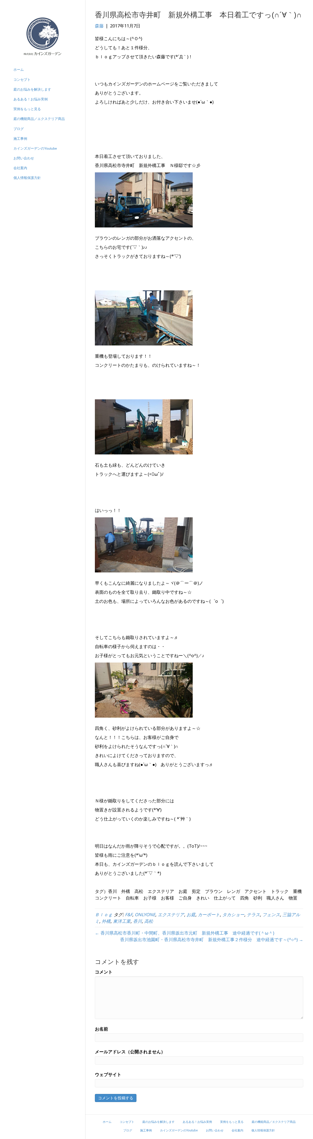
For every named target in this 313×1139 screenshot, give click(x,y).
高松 (148, 921)
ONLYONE (145, 914)
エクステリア (171, 914)
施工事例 (20, 139)
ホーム (18, 69)
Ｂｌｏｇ (103, 914)
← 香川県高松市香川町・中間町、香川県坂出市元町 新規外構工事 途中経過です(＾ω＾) (184, 933)
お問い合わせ (23, 158)
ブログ (18, 129)
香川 (137, 921)
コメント (103, 972)
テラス (253, 914)
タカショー (233, 914)
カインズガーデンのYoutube (35, 148)
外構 (106, 921)
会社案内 (20, 168)
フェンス (271, 914)
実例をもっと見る (27, 109)
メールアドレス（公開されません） (130, 1052)
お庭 (191, 914)
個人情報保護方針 (27, 178)
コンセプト (22, 80)
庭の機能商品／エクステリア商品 (39, 119)
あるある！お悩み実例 (30, 99)
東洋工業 (122, 921)
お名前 (101, 1029)
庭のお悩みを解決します (32, 89)
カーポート (209, 914)
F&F (128, 914)
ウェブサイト (108, 1074)
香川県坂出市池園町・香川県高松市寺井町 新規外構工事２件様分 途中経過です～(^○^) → (211, 939)
